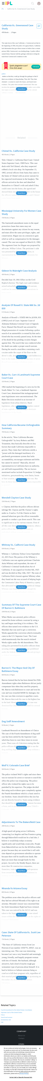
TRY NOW (36, 67)
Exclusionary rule (6, 1020)
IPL (3, 9)
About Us (21, 1035)
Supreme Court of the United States (11, 1012)
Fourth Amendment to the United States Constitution (16, 1010)
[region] (21, 1063)
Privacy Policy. (24, 1073)
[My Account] (39, 3)
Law (2, 1022)
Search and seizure (6, 1017)
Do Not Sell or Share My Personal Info (21, 1077)
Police (3, 1015)
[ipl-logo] (9, 4)
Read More (21, 193)
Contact (21, 1038)
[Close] (40, 1048)
